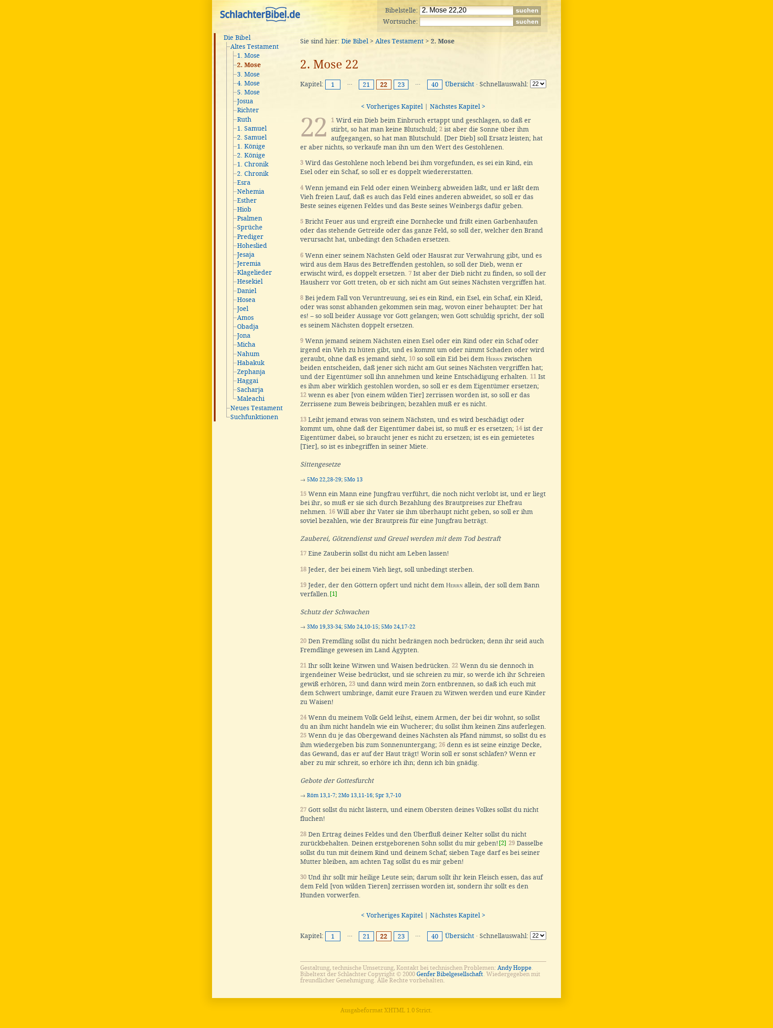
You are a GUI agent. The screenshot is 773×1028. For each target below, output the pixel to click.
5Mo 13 (353, 479)
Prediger (250, 236)
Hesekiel (250, 281)
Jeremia (249, 263)
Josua (245, 101)
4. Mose (248, 83)
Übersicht (459, 84)
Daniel (246, 290)
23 (401, 84)
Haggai (247, 380)
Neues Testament (256, 408)
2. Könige (251, 155)
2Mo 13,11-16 (355, 795)
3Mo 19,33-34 (324, 627)
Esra (244, 182)
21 (366, 84)
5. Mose (248, 92)
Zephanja (251, 371)
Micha (246, 344)
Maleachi (250, 398)
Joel (242, 308)
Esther (247, 200)
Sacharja (250, 389)
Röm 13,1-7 (321, 795)
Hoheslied (252, 245)
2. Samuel (252, 137)
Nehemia (250, 191)
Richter (248, 110)
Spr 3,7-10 (388, 795)
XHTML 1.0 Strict (407, 1010)
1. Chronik (252, 164)
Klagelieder (254, 272)
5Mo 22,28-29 (324, 479)
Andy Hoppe (514, 967)
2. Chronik (252, 173)
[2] (502, 843)
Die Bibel (237, 37)
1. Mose (248, 55)
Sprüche (250, 227)
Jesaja (246, 254)
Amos (245, 317)
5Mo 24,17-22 (398, 627)
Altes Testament (254, 46)
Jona (244, 335)
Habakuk (250, 362)
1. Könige (251, 146)
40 (434, 84)
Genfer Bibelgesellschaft (449, 974)
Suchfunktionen (254, 417)
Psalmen (249, 218)
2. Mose (249, 65)
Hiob (244, 209)
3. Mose (248, 74)
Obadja (248, 326)
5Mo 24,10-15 (361, 627)
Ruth (244, 119)
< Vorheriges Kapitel (392, 106)
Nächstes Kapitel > (457, 106)
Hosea (246, 299)
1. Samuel (252, 128)
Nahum (248, 353)
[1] (333, 593)
